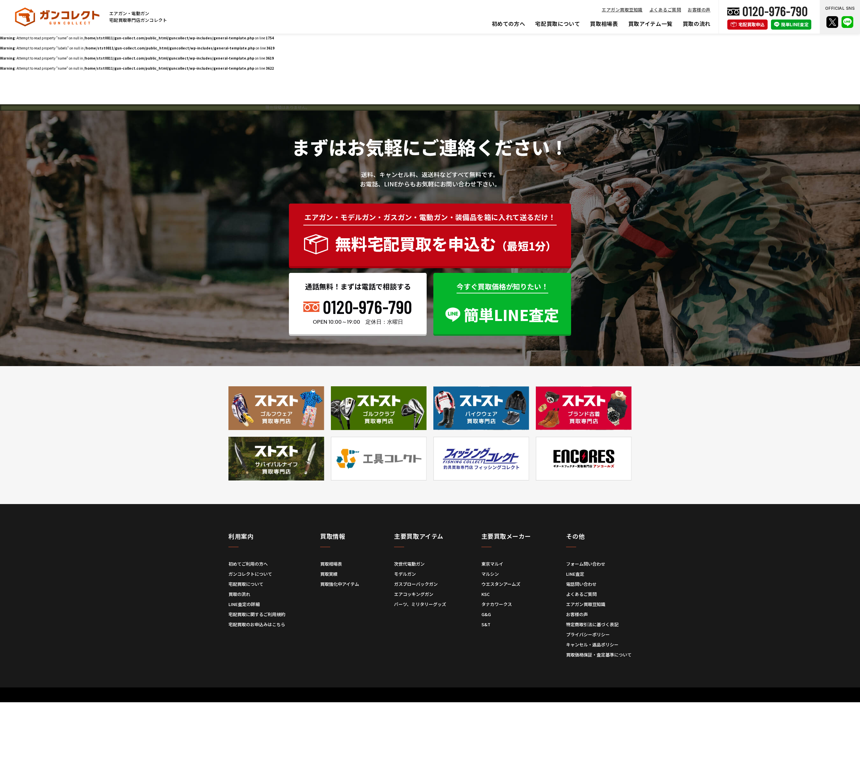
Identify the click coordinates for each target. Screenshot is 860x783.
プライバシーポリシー (588, 634)
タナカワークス (496, 604)
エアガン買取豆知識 (622, 9)
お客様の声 (699, 9)
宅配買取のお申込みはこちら (256, 624)
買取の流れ (697, 24)
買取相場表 (604, 24)
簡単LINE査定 (795, 24)
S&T (485, 624)
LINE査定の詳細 (244, 604)
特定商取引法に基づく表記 (592, 624)
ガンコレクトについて (250, 574)
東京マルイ (492, 564)
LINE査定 (575, 574)
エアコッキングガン (413, 594)
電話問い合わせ (581, 584)
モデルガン (405, 574)
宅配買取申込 (751, 24)
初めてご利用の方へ (248, 564)
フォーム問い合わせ (585, 564)
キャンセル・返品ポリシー (592, 644)
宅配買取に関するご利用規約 (256, 614)
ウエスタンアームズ (500, 584)
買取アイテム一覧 (650, 24)
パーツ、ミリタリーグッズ (420, 604)
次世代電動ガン (409, 564)
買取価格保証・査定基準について (599, 654)
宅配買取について (557, 24)
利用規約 (383, 702)
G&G (486, 614)
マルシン (490, 574)
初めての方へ (508, 24)
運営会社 (407, 702)
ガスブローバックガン (416, 584)
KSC (485, 594)
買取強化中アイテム (339, 584)
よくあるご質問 (665, 9)
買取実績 (329, 574)
